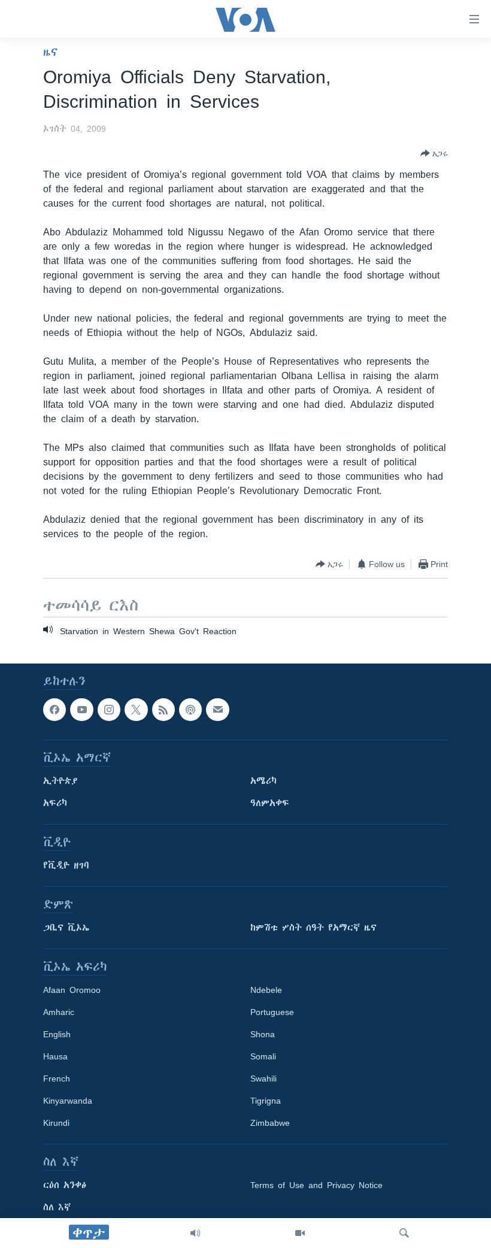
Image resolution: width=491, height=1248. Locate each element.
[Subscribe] (217, 709)
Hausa (55, 1057)
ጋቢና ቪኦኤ (66, 928)
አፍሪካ (55, 803)
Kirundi (56, 1123)
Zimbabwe (270, 1123)
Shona (262, 1034)
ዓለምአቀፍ (269, 803)
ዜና (50, 52)
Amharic (58, 1012)
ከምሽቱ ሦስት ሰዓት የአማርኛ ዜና (313, 928)
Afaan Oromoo (72, 990)
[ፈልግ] (404, 1233)
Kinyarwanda (67, 1101)
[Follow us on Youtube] (81, 709)
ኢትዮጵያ (60, 781)
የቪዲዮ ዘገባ (66, 866)
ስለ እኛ (57, 1207)
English (57, 1034)
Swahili (263, 1079)
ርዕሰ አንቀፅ (64, 1185)
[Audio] (195, 1233)
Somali (263, 1057)
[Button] (434, 153)
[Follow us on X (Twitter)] (136, 709)
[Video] (300, 1233)
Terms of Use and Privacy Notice (316, 1185)
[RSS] (163, 709)
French (56, 1079)
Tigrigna (265, 1101)
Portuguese (272, 1012)
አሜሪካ (263, 781)
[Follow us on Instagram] (109, 709)
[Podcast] (190, 709)
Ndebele (266, 990)
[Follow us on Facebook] (54, 709)
